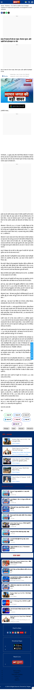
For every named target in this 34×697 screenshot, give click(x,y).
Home (2, 5)
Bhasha (6, 76)
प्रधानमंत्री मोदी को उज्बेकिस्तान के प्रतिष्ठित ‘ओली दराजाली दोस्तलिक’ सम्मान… (20, 578)
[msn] (25, 633)
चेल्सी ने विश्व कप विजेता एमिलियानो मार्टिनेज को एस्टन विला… (21, 570)
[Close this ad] (33, 688)
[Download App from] (17, 646)
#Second (21, 428)
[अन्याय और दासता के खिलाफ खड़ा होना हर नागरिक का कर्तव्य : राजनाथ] (5, 610)
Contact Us (17, 676)
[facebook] (8, 633)
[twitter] (10, 633)
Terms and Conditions (17, 674)
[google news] (15, 633)
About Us (17, 680)
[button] (2, 2)
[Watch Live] (18, 664)
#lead (13, 428)
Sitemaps (21, 632)
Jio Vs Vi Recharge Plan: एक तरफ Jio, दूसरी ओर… (20, 601)
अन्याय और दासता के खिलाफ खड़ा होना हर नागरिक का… (20, 609)
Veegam (28, 686)
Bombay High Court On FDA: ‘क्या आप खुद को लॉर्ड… (21, 440)
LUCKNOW (12, 612)
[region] (17, 27)
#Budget (6, 428)
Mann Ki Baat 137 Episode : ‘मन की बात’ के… (21, 478)
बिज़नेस (11, 588)
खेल (11, 572)
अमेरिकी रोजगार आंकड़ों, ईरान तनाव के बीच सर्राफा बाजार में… (20, 586)
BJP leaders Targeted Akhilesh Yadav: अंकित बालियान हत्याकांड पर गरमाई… (20, 562)
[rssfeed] (18, 633)
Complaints (16, 672)
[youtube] (13, 633)
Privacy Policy (17, 670)
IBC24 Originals (16, 443)
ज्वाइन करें (9, 415)
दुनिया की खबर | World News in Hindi (17, 580)
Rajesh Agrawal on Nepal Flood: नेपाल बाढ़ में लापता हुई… (20, 449)
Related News (7, 486)
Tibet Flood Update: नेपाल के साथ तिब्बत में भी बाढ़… (20, 469)
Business (7, 5)
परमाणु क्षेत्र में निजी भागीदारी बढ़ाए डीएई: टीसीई (19, 531)
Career (17, 678)
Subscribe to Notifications (32, 350)
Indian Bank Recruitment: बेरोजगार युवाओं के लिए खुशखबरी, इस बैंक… (20, 460)
